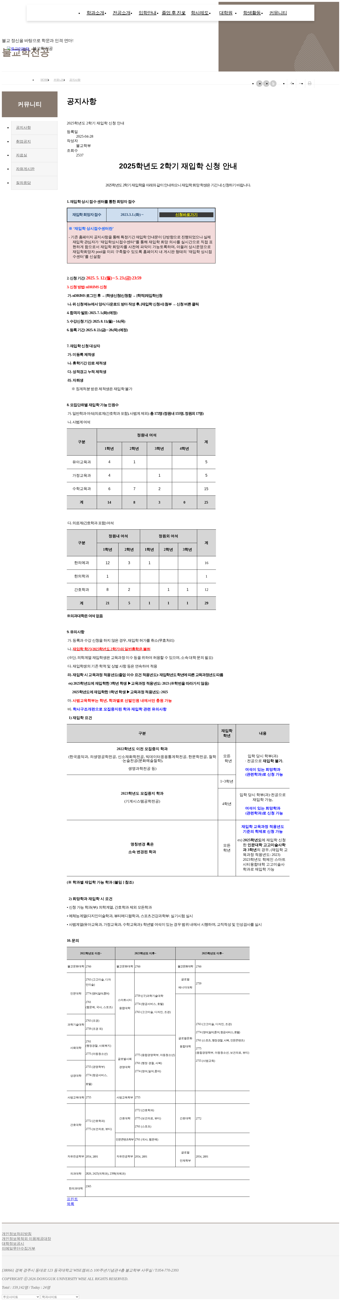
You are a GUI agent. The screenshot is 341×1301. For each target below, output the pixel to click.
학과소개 (95, 12)
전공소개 (121, 12)
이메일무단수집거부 (18, 1248)
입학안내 (147, 12)
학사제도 (200, 12)
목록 (70, 1204)
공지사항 (74, 79)
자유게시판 (25, 169)
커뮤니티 (278, 12)
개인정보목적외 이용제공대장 (26, 1239)
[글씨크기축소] (300, 83)
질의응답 (23, 183)
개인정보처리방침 (17, 1234)
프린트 (72, 1199)
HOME (45, 79)
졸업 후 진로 (174, 12)
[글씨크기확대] (291, 83)
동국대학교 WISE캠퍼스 (336, 48)
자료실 (21, 155)
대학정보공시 (13, 1244)
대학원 (225, 12)
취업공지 (23, 141)
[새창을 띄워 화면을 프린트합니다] (310, 83)
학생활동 (252, 12)
